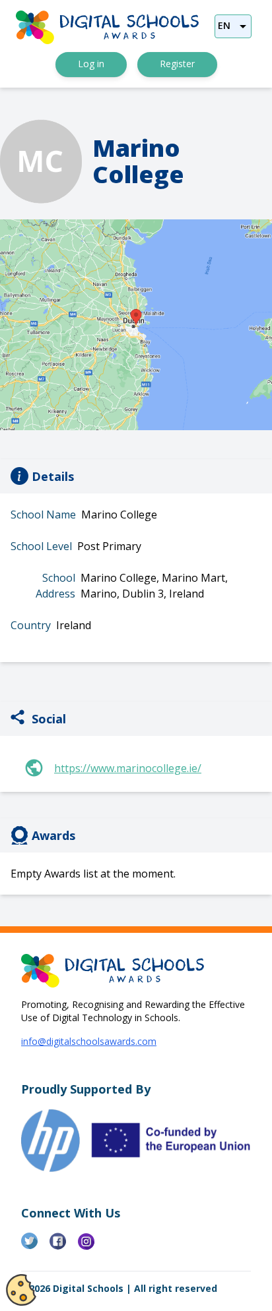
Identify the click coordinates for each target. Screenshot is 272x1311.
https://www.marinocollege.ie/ (127, 768)
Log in (91, 63)
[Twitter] (35, 1246)
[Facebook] (64, 1246)
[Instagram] (92, 1246)
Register (177, 63)
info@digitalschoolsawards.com (88, 1041)
